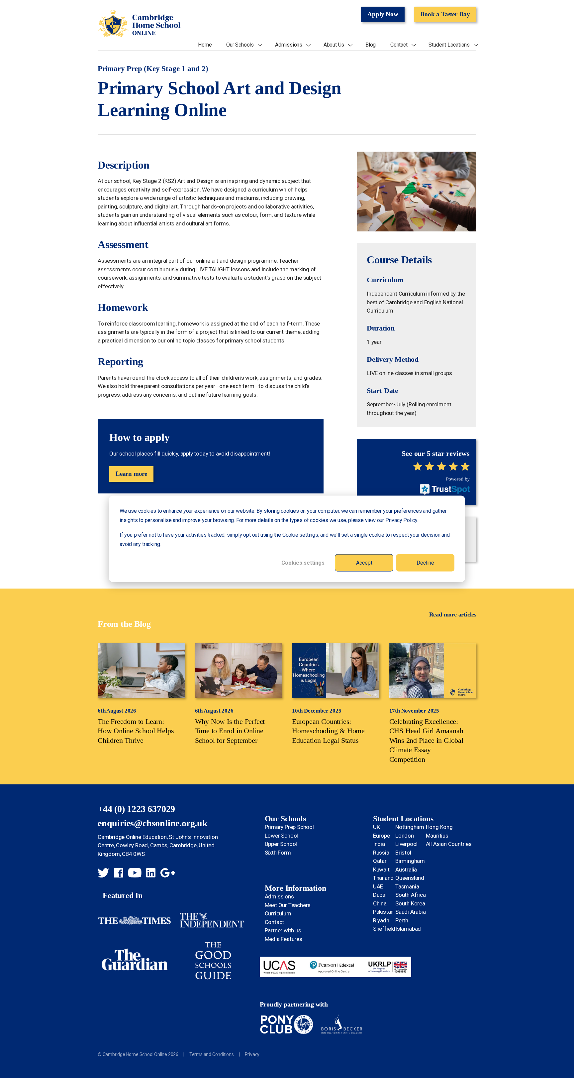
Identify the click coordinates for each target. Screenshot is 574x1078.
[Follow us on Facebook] (118, 873)
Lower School (281, 835)
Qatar (380, 861)
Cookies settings (303, 563)
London (404, 835)
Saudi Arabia (410, 911)
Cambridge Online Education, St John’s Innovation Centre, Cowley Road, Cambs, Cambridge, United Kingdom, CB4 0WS (158, 845)
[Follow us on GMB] (167, 873)
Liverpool (406, 844)
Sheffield (384, 928)
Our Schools (240, 45)
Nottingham (409, 827)
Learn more (131, 473)
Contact (399, 45)
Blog (370, 45)
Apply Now (382, 14)
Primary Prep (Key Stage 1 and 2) (153, 69)
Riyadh (381, 920)
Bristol (403, 852)
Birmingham (410, 861)
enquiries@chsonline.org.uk (153, 823)
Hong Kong (439, 827)
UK (376, 827)
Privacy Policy (401, 520)
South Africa (410, 894)
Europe (381, 835)
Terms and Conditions (211, 1054)
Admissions (288, 45)
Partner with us (283, 930)
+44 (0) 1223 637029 (136, 809)
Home (205, 45)
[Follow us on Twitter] (103, 873)
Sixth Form (278, 852)
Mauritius (437, 835)
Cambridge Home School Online (139, 24)
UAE (378, 886)
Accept (364, 563)
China (380, 903)
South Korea (410, 903)
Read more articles (452, 614)
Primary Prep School (289, 827)
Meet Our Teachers (288, 905)
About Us (334, 45)
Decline (425, 563)
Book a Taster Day (445, 14)
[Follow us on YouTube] (135, 873)
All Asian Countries (449, 844)
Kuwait (381, 869)
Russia (381, 852)
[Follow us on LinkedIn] (150, 873)
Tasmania (407, 886)
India (379, 844)
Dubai (380, 894)
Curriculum (278, 913)
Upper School (281, 844)
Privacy (252, 1054)
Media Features (283, 939)
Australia (406, 869)
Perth (401, 920)
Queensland (409, 878)
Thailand (383, 878)
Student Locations (449, 45)
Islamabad (408, 928)
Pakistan (383, 911)
